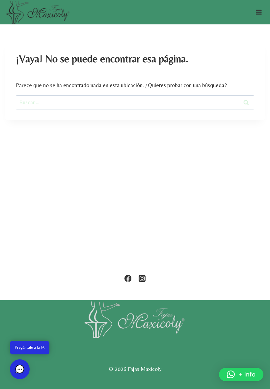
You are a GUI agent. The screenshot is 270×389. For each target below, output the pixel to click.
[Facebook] (128, 278)
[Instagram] (142, 278)
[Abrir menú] (259, 12)
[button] (241, 374)
